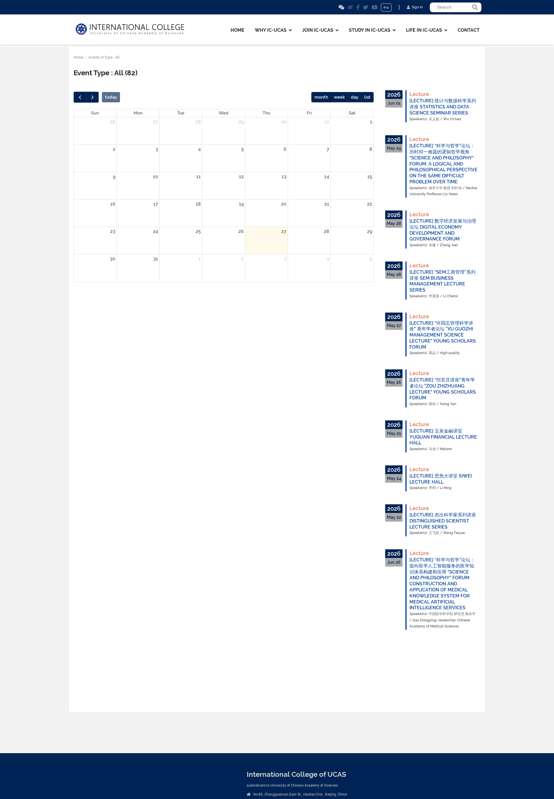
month (321, 97)
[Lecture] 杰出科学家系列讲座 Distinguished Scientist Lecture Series (442, 521)
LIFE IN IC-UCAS (425, 30)
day (354, 97)
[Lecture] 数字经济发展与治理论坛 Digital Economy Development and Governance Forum (442, 230)
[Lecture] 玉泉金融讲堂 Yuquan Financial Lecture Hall (443, 437)
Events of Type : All (104, 57)
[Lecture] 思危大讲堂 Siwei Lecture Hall (440, 479)
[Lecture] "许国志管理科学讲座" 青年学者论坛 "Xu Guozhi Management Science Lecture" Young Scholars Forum (442, 335)
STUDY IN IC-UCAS (371, 30)
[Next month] (92, 97)
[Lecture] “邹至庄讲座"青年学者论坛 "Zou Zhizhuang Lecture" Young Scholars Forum (442, 389)
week (339, 97)
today (111, 97)
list (367, 97)
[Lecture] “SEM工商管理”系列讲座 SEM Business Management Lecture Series (442, 281)
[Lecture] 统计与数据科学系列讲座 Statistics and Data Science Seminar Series (442, 107)
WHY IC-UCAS (272, 30)
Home (78, 57)
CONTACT (469, 30)
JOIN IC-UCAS (319, 30)
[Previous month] (80, 97)
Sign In (416, 7)
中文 (386, 7)
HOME (237, 30)
